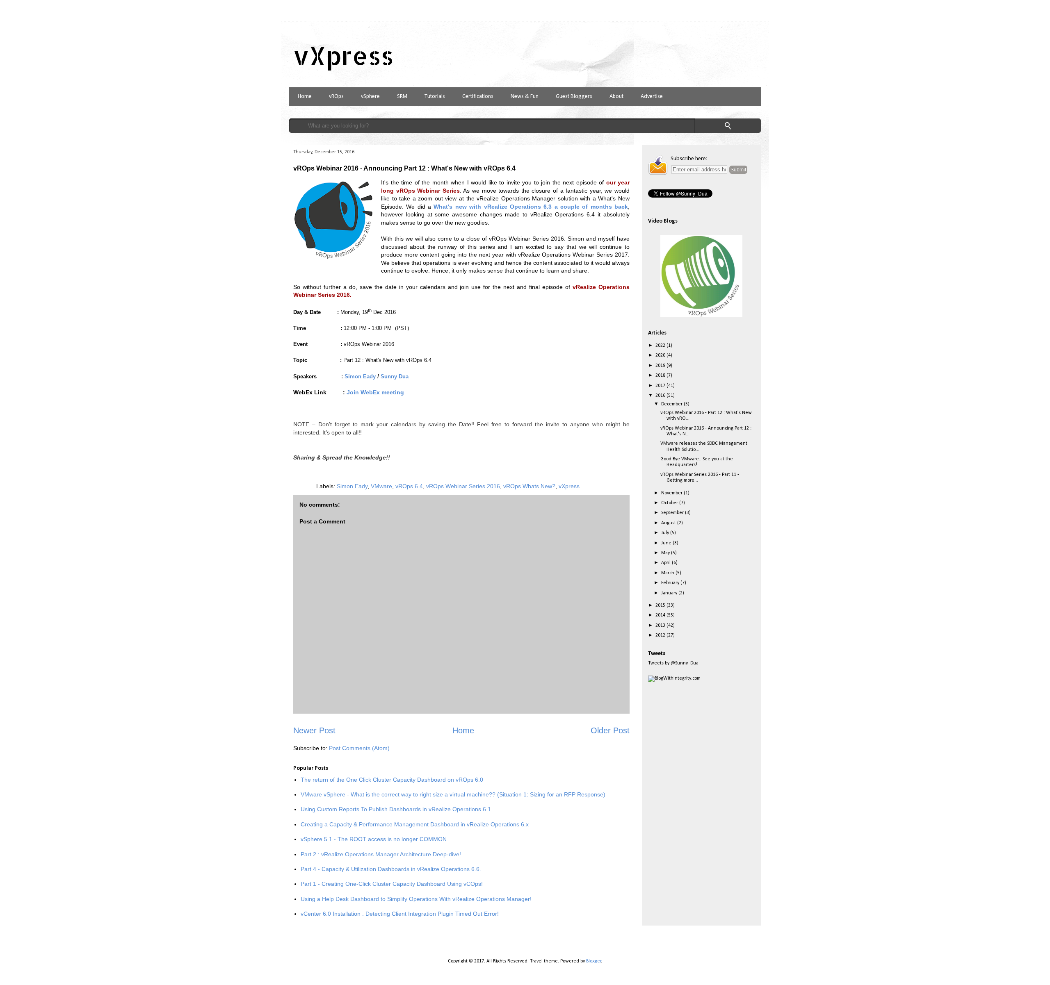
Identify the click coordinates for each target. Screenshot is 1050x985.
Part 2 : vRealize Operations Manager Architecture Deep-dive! (381, 854)
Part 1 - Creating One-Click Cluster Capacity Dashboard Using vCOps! (392, 883)
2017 (661, 385)
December (672, 404)
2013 (661, 625)
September (673, 512)
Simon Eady (352, 486)
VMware (381, 486)
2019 (661, 365)
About (616, 96)
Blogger (593, 961)
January (669, 593)
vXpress (343, 55)
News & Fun (525, 96)
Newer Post (314, 730)
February (670, 582)
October (670, 502)
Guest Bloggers (574, 96)
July (665, 532)
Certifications (477, 96)
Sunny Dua (395, 376)
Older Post (610, 730)
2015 (661, 605)
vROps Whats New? (529, 486)
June (667, 543)
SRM (402, 96)
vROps (336, 96)
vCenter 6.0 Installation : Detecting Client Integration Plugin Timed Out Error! (400, 913)
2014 (661, 615)
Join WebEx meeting (376, 392)
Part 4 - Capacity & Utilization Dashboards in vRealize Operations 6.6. (391, 869)
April (666, 562)
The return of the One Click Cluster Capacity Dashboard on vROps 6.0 (392, 779)
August (669, 523)
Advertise (652, 96)
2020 (661, 355)
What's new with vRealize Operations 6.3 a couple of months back (531, 206)
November (672, 493)
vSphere (370, 96)
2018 (661, 375)
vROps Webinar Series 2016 (463, 486)
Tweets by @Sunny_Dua (673, 663)
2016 (661, 395)
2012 (661, 635)
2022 (661, 345)
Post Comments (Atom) (359, 748)
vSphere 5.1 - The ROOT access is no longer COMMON (374, 839)
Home (305, 96)
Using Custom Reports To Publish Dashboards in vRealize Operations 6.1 (396, 809)
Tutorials (435, 96)
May (666, 553)
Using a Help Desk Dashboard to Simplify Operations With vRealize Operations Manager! (416, 899)
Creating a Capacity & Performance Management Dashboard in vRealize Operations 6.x (415, 824)
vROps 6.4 (409, 486)
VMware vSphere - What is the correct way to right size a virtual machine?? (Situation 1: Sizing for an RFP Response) (453, 794)
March (668, 573)
